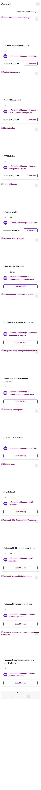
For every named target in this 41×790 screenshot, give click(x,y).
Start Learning (20, 342)
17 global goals (9, 492)
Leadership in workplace (13, 437)
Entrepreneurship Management (21, 279)
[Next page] (28, 696)
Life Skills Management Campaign (16, 45)
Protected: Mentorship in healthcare (17, 604)
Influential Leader (10, 212)
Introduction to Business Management (18, 322)
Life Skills (33, 56)
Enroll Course (20, 286)
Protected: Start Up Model (13, 266)
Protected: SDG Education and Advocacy (19, 548)
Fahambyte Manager (19, 56)
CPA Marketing (9, 156)
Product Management (12, 100)
